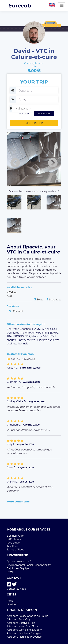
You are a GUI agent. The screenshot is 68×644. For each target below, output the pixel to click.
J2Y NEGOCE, (50, 329)
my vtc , (32, 339)
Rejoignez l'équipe (18, 568)
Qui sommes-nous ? (19, 561)
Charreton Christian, (19, 329)
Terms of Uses (15, 549)
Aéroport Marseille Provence (24, 636)
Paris (10, 600)
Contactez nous (16, 588)
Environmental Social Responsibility (29, 565)
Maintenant (44, 113)
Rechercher (34, 123)
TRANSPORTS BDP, (19, 336)
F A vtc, (37, 329)
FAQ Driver (14, 542)
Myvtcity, (37, 336)
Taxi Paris (12, 546)
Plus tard (24, 113)
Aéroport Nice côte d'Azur (22, 626)
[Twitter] (14, 584)
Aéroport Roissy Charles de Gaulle (27, 615)
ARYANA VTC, (33, 332)
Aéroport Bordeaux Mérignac (24, 633)
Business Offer (16, 535)
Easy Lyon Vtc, (46, 339)
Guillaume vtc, (16, 332)
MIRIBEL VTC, (50, 332)
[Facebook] (9, 584)
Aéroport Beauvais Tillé (21, 622)
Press (10, 571)
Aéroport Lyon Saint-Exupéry (24, 629)
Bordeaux (12, 604)
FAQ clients (14, 539)
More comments (18, 501)
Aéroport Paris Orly (19, 619)
